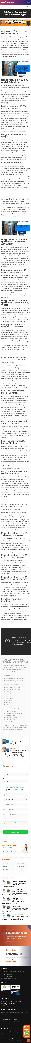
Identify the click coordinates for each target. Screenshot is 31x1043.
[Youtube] (21, 1040)
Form (4, 771)
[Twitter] (17, 1040)
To (3, 778)
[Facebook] (11, 1040)
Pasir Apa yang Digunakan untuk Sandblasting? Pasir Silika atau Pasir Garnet (13, 900)
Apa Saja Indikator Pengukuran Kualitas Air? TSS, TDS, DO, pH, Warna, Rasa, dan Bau (15, 909)
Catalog (5, 733)
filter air (5, 863)
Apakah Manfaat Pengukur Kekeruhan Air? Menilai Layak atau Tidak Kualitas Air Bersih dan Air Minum (15, 917)
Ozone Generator (22, 866)
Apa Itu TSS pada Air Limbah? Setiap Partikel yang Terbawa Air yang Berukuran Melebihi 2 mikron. (14, 892)
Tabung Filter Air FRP (9, 1017)
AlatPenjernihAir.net (21, 1039)
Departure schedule (15, 787)
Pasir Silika (6, 870)
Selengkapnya (11, 941)
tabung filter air (21, 870)
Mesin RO (6, 866)
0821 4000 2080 (7, 975)
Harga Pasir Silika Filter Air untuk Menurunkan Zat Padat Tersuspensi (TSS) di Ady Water (14, 884)
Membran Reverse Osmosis (22, 863)
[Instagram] (14, 1040)
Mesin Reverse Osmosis (10, 1019)
